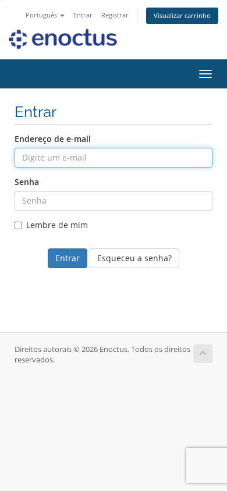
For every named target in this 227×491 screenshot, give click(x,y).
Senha (27, 181)
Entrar (83, 14)
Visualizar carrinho (182, 15)
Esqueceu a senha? (134, 258)
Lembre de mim (57, 224)
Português (42, 14)
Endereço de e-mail (53, 138)
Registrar (115, 14)
